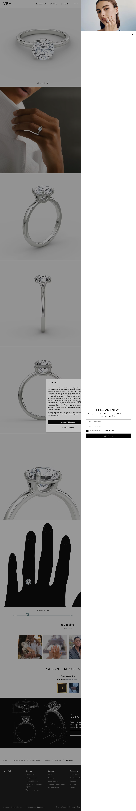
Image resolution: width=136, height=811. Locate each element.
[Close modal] (68, 405)
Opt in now (108, 435)
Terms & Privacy (109, 430)
